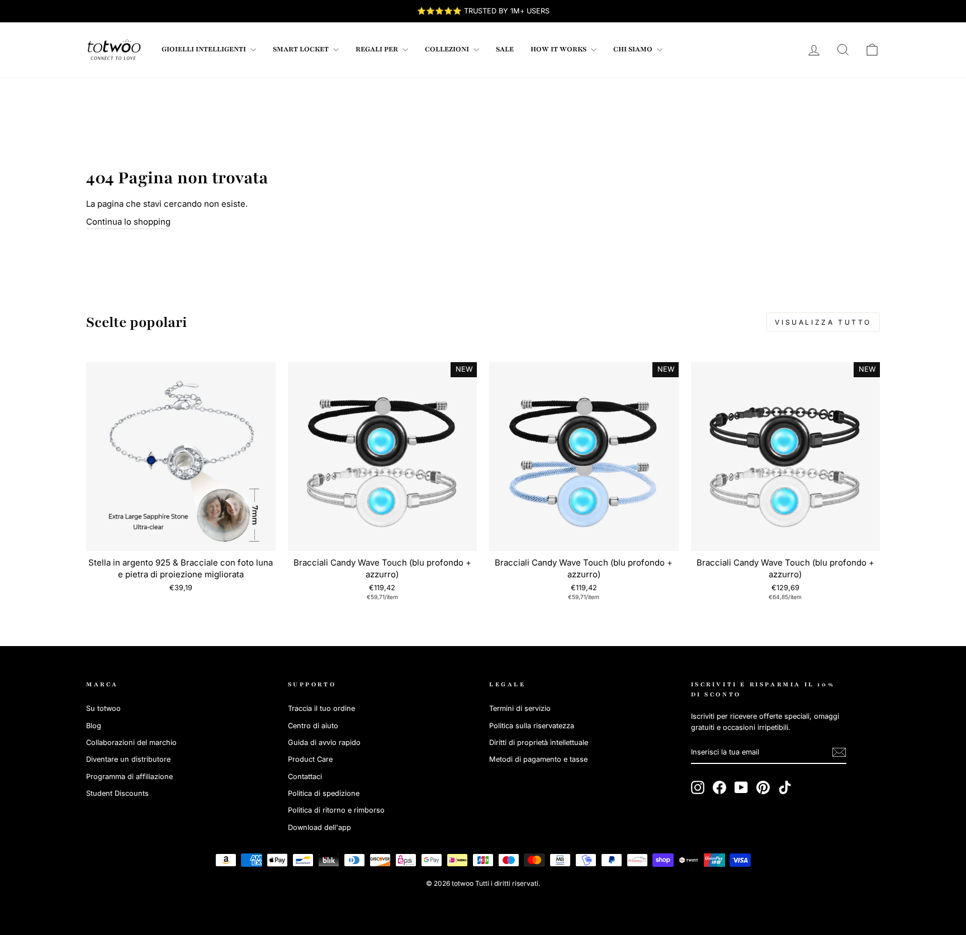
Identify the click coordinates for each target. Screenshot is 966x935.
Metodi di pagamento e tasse (538, 759)
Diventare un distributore (128, 759)
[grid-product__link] (181, 457)
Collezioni (448, 49)
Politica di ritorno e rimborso (336, 810)
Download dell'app (319, 827)
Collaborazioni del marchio (131, 742)
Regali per (378, 49)
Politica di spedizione (323, 793)
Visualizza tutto (823, 322)
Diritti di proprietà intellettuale (538, 742)
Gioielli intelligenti (205, 49)
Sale (505, 49)
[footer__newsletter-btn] (839, 752)
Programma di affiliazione (129, 776)
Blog (93, 726)
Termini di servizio (520, 708)
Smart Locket (301, 49)
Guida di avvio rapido (324, 742)
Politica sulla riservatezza (531, 726)
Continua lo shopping (128, 221)
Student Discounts (117, 793)
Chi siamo (633, 49)
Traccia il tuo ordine (321, 708)
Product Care (310, 759)
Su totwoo (103, 708)
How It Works (559, 49)
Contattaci (305, 776)
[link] (114, 49)
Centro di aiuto (313, 726)
